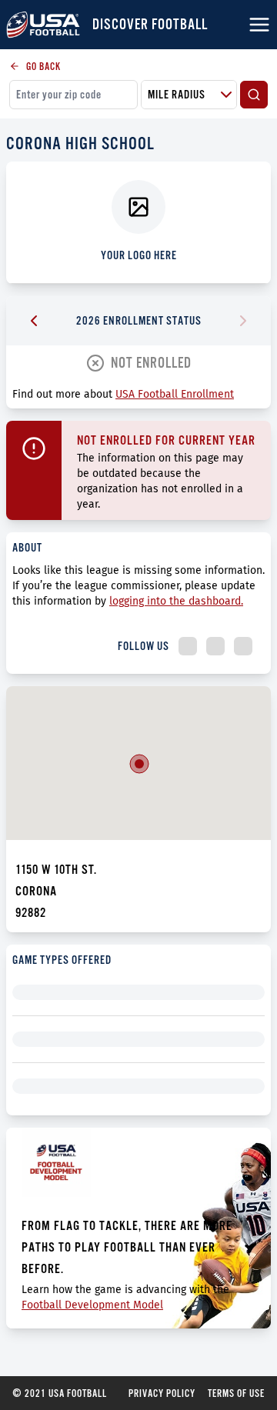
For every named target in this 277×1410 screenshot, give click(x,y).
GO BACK (43, 66)
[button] (139, 764)
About (27, 547)
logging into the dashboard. (176, 601)
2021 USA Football (59, 1393)
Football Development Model (92, 1305)
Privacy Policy (161, 1393)
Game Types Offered (62, 959)
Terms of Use (236, 1393)
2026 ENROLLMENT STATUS (139, 320)
